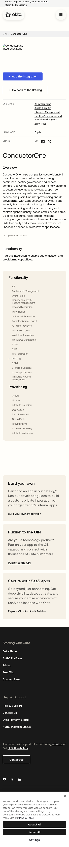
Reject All (34, 832)
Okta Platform (11, 651)
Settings (34, 839)
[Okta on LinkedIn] (19, 780)
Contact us (16, 759)
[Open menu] (61, 14)
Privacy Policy (26, 818)
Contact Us (10, 712)
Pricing (7, 665)
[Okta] (13, 14)
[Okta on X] (12, 780)
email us (57, 744)
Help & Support (12, 705)
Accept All (34, 824)
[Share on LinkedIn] (43, 141)
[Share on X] (49, 141)
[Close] (65, 796)
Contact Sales (11, 679)
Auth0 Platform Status (17, 726)
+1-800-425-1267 (18, 747)
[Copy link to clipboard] (36, 141)
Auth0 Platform (12, 658)
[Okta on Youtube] (4, 780)
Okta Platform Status (16, 719)
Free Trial (8, 672)
